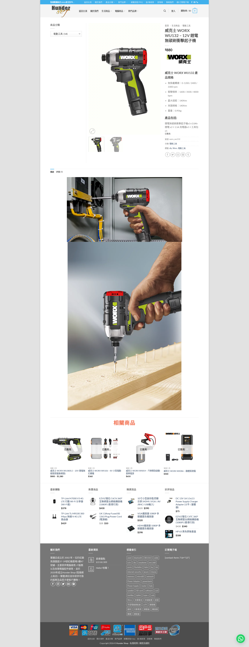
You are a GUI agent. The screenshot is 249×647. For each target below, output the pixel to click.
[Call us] (197, 2)
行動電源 (137, 609)
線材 (129, 609)
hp (152, 567)
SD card (139, 590)
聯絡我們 (170, 2)
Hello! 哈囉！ (102, 567)
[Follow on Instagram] (58, 584)
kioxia (153, 572)
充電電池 (138, 600)
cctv (129, 562)
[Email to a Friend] (178, 154)
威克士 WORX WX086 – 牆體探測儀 (180, 471)
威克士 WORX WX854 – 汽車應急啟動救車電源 (143, 472)
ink (156, 567)
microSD (140, 576)
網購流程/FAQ (137, 2)
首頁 (167, 25)
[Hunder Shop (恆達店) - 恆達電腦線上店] (61, 10)
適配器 (136, 614)
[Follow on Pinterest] (73, 584)
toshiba (131, 595)
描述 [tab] (52, 172)
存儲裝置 (148, 600)
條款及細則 (144, 643)
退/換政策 (150, 2)
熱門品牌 (122, 2)
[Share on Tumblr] (188, 154)
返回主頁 (88, 2)
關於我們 (98, 2)
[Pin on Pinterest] (183, 154)
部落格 (160, 2)
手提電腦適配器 (134, 604)
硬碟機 (152, 604)
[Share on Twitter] (172, 154)
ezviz (130, 567)
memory (131, 576)
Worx (175, 148)
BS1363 (148, 558)
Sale (151, 586)
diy (170, 148)
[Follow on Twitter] (63, 584)
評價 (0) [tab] (59, 172)
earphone (142, 562)
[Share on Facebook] (167, 154)
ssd (156, 590)
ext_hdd (152, 562)
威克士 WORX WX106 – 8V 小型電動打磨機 (104, 472)
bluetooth (138, 558)
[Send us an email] (194, 2)
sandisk (131, 590)
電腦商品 (119, 11)
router (144, 586)
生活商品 (106, 11)
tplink (138, 595)
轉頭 (129, 614)
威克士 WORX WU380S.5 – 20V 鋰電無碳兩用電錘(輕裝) (67, 472)
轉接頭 (155, 609)
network (150, 576)
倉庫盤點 (100, 558)
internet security (134, 572)
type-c (146, 595)
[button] (183, 2)
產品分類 (109, 2)
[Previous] (93, 79)
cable (156, 558)
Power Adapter (134, 581)
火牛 (145, 604)
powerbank (147, 581)
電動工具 (186, 25)
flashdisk (138, 567)
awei (129, 558)
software (149, 590)
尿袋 (157, 600)
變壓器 (147, 609)
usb (152, 595)
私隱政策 (134, 643)
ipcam (146, 572)
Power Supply (133, 586)
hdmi (146, 567)
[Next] (155, 79)
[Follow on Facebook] (192, 2)
